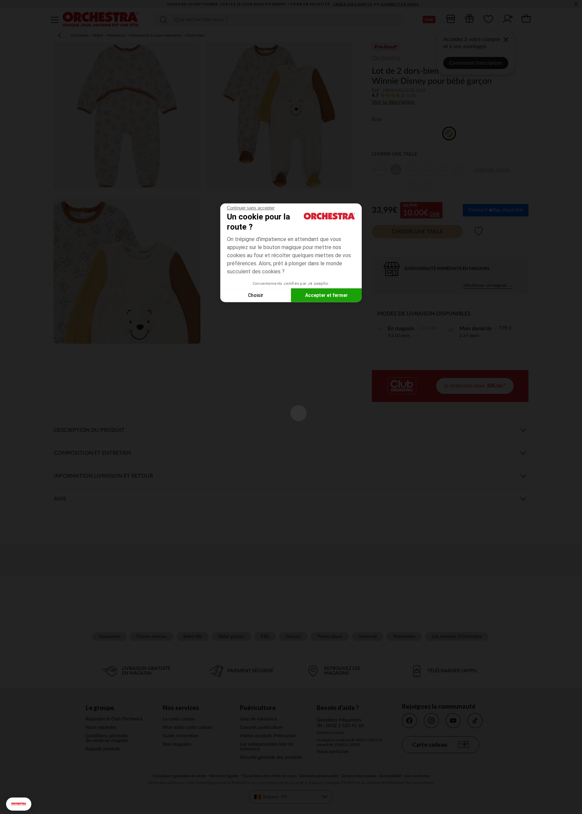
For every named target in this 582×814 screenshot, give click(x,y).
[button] (18, 804)
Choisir (255, 295)
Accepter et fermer (326, 295)
